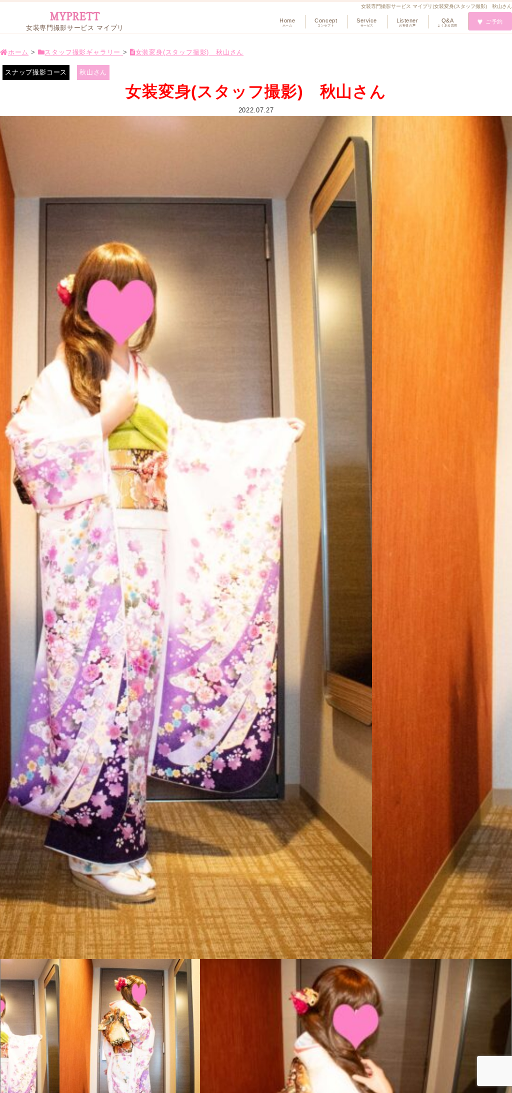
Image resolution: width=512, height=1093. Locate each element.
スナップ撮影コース (36, 72)
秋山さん (93, 72)
